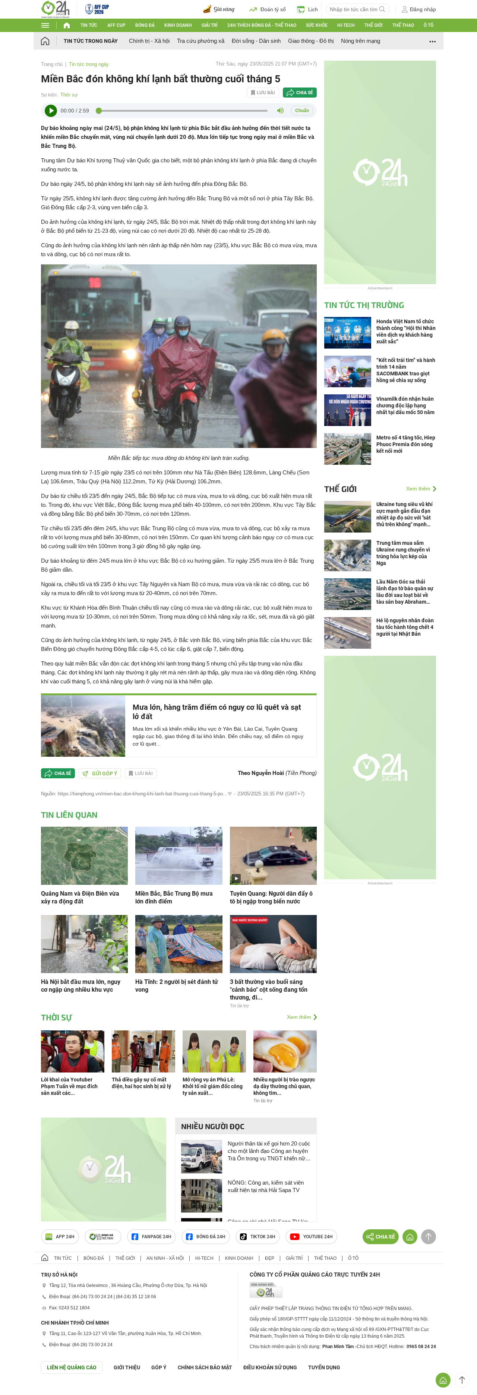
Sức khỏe (317, 25)
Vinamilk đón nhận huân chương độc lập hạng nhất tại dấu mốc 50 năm (405, 405)
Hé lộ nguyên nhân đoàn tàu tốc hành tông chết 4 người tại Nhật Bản (405, 627)
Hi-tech (346, 25)
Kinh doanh (178, 25)
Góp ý (159, 1367)
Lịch (313, 9)
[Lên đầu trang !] (462, 1380)
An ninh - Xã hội (165, 1258)
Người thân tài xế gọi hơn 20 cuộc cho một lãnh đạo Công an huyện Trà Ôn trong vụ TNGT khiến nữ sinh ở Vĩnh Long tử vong (269, 1151)
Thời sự (69, 95)
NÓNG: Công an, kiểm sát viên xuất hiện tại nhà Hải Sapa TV (266, 1186)
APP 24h (65, 1236)
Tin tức (88, 25)
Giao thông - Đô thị (311, 41)
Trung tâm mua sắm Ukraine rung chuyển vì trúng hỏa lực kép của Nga (403, 553)
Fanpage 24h (156, 1236)
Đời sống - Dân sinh (256, 41)
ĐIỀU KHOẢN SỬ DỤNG (270, 1367)
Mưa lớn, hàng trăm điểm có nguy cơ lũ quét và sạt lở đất (217, 712)
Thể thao (403, 25)
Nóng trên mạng (360, 41)
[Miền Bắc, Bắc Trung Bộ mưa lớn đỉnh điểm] (178, 855)
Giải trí (209, 25)
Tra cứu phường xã (200, 41)
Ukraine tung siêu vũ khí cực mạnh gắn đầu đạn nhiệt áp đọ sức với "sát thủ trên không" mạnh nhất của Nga (404, 514)
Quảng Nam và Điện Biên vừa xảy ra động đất (80, 897)
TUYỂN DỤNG (324, 1367)
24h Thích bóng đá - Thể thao (261, 25)
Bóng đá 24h (210, 1236)
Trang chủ (52, 64)
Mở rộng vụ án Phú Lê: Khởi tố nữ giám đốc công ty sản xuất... (213, 1086)
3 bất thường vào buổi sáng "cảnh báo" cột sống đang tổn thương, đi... (268, 989)
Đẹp (269, 1258)
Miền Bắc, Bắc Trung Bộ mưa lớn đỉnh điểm (174, 897)
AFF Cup (116, 25)
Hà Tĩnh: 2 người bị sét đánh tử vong (176, 985)
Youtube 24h (318, 1236)
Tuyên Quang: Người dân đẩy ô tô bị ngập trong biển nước (271, 897)
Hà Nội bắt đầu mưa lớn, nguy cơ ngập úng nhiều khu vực (80, 985)
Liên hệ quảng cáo (72, 1367)
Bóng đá (145, 25)
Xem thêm (299, 1017)
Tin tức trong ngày (91, 41)
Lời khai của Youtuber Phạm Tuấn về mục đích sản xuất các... (69, 1086)
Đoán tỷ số (273, 9)
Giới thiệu (127, 1367)
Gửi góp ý (104, 773)
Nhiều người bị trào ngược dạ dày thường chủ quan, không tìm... (284, 1086)
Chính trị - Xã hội (149, 41)
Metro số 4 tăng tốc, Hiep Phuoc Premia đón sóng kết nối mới (405, 444)
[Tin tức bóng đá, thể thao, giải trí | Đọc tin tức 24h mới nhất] (55, 9)
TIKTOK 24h (262, 1236)
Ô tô (428, 25)
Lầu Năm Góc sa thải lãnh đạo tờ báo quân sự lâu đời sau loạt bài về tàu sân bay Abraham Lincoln (404, 592)
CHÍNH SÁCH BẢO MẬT (205, 1367)
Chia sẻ (304, 92)
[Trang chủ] (52, 41)
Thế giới (373, 25)
